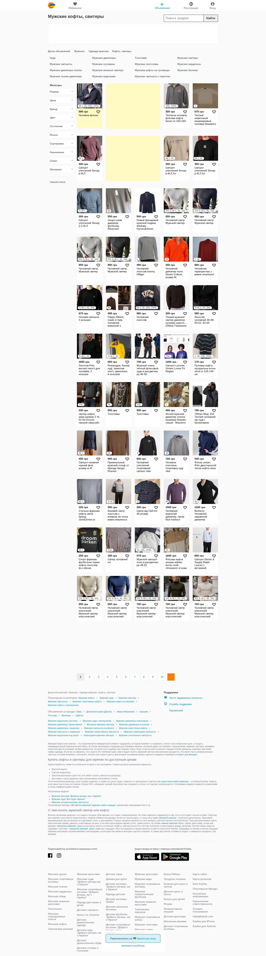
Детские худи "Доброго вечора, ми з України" (89, 933)
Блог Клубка (200, 883)
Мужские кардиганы (189, 64)
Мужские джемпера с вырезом (63, 728)
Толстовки (141, 57)
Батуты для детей (174, 899)
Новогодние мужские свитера (99, 735)
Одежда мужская (98, 51)
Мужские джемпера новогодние (132, 721)
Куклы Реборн (172, 874)
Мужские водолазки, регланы (63, 721)
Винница (66, 715)
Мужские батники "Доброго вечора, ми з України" (76, 796)
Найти (210, 18)
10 (162, 676)
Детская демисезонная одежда (85, 922)
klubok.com (51, 5)
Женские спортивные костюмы (60, 880)
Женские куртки (57, 874)
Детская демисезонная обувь (89, 941)
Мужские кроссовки (146, 874)
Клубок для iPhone (204, 921)
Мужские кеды (143, 879)
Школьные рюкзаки (175, 921)
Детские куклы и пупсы (173, 893)
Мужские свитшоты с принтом (152, 76)
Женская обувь (57, 896)
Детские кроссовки (175, 916)
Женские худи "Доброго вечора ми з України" (89, 882)
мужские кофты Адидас (104, 805)
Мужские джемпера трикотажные (65, 724)
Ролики (168, 903)
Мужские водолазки (103, 76)
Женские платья (57, 886)
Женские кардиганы (60, 891)
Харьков (144, 711)
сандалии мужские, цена (81, 828)
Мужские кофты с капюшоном (63, 705)
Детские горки (114, 874)
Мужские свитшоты (61, 64)
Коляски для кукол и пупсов (176, 885)
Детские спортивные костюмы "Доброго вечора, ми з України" (118, 928)
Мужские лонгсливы (146, 64)
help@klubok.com (203, 916)
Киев (79, 711)
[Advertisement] (133, 34)
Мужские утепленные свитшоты (135, 735)
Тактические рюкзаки (60, 928)
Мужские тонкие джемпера (66, 76)
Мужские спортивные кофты (87, 701)
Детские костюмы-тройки (116, 900)
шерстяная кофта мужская (175, 781)
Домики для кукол (116, 879)
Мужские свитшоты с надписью (64, 732)
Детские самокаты (87, 909)
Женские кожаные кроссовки (58, 902)
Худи (53, 57)
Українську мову (146, 938)
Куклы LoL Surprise (88, 914)
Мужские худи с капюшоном (97, 721)
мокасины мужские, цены (70, 826)
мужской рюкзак (167, 818)
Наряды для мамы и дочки (89, 903)
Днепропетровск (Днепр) (99, 711)
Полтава (52, 715)
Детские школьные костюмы (117, 908)
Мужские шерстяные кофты (133, 728)
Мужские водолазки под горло (63, 735)
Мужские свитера (187, 57)
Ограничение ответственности (202, 902)
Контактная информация (200, 895)
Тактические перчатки (142, 911)
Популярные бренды (205, 888)
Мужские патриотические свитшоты (70, 802)
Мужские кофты (87, 698)
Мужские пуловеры (103, 64)
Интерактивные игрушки (173, 910)
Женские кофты (57, 924)
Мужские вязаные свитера (107, 70)
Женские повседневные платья (56, 916)
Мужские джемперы (104, 57)
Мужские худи (107, 698)
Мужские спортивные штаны (147, 918)
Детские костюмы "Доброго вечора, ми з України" (118, 886)
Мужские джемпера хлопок (66, 70)
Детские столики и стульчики (87, 949)
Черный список (57, 182)
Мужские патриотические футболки (144, 894)
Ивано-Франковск (126, 711)
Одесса (79, 715)
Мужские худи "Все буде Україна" (68, 799)
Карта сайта (200, 874)
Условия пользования (200, 910)
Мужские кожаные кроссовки (145, 903)
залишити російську (133, 945)
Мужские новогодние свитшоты (140, 732)
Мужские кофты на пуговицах (152, 70)
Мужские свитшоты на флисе (99, 728)
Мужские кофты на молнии (120, 701)
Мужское (79, 51)
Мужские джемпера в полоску (134, 724)
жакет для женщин (187, 754)
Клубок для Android (204, 926)
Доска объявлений (59, 51)
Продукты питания (175, 879)
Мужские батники (187, 70)
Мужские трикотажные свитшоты (102, 732)
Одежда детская (115, 894)
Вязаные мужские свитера (100, 724)
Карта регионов (202, 879)
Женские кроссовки (88, 874)
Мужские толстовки (146, 924)
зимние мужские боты (172, 823)
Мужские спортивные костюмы (147, 885)
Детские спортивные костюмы (176, 927)
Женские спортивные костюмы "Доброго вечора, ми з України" (89, 893)
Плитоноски (55, 908)
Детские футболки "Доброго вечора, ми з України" (118, 917)
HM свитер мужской (81, 805)
